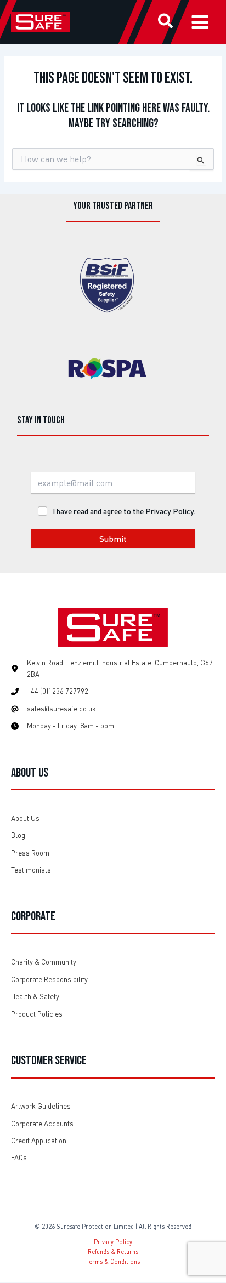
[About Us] (25, 818)
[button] (166, 23)
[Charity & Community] (43, 962)
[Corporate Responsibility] (49, 979)
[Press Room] (30, 853)
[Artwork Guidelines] (41, 1106)
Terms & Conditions (113, 1261)
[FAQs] (19, 1158)
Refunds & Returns (113, 1251)
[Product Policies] (37, 1014)
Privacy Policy (113, 1241)
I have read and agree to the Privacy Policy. (124, 511)
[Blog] (18, 835)
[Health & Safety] (35, 996)
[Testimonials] (31, 870)
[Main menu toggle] (200, 22)
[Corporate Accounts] (42, 1124)
